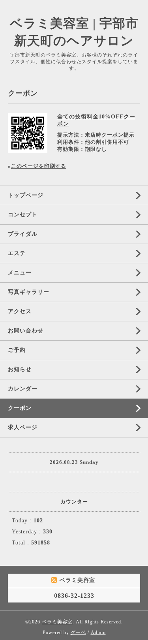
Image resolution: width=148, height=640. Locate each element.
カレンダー (22, 389)
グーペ (78, 632)
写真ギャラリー (28, 292)
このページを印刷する (38, 166)
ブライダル (22, 234)
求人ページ (22, 427)
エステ (17, 253)
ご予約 (17, 350)
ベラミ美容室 (57, 622)
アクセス (20, 311)
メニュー (20, 273)
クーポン (20, 408)
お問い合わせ (25, 331)
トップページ (25, 195)
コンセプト (22, 215)
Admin (98, 632)
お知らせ (20, 369)
